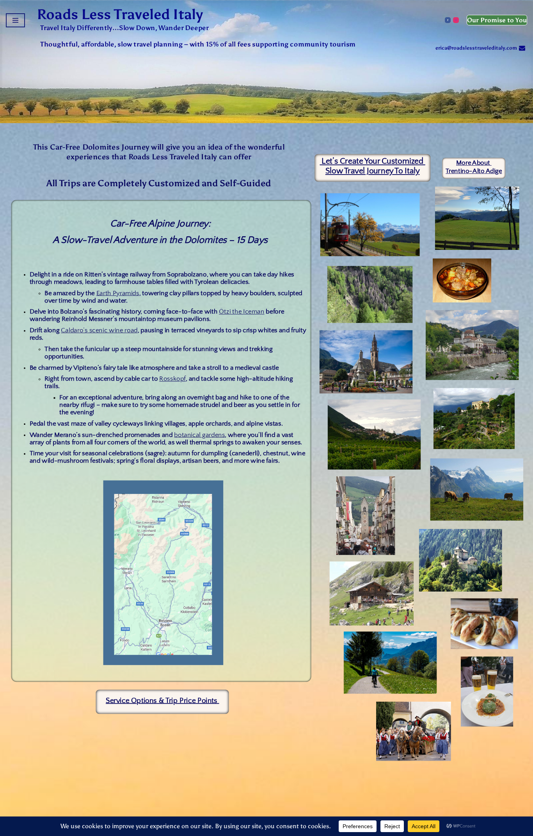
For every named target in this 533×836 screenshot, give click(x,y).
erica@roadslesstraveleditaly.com (476, 48)
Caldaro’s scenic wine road (99, 330)
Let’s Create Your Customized (372, 161)
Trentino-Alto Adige (474, 171)
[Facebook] (448, 20)
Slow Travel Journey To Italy (372, 171)
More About (474, 163)
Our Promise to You (497, 20)
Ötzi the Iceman (242, 312)
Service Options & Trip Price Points (162, 701)
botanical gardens (199, 434)
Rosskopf (172, 379)
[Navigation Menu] (15, 20)
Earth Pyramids (117, 293)
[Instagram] (456, 20)
